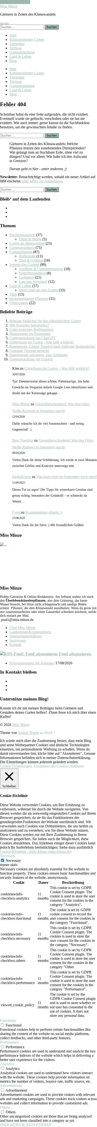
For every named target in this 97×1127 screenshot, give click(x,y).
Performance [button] (9, 1042)
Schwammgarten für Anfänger (31, 663)
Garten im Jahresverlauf (27, 243)
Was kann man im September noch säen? (66, 477)
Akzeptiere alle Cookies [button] (51, 766)
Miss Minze (8, 6)
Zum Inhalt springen (15, 2)
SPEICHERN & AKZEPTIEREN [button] (26, 1125)
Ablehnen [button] (76, 766)
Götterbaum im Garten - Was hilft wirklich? (41, 342)
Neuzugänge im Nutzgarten (29, 334)
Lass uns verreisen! (33, 282)
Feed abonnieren (75, 653)
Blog (13, 61)
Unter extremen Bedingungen (31, 329)
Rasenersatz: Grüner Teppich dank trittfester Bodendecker (52, 346)
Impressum (17, 640)
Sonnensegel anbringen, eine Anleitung (38, 355)
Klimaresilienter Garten (26, 40)
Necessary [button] (7, 856)
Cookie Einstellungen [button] (16, 766)
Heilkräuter (27, 256)
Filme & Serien (30, 239)
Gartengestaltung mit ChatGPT (32, 338)
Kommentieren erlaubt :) (43, 512)
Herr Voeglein (22, 440)
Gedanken (26, 277)
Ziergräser (16, 44)
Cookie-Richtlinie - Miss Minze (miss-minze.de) (35, 852)
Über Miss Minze (22, 628)
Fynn (16, 512)
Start (12, 35)
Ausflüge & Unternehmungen (41, 269)
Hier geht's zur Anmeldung (42, 181)
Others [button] (5, 1107)
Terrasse (15, 48)
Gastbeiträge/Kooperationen (30, 632)
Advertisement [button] (11, 1086)
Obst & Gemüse (31, 260)
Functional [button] (8, 1020)
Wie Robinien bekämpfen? (29, 325)
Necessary (13, 861)
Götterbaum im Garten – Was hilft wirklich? (56, 368)
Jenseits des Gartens (24, 265)
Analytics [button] (7, 1064)
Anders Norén (28, 733)
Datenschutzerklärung (25, 636)
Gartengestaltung (22, 52)
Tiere (13, 294)
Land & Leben (20, 56)
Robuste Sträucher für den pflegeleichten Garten (45, 321)
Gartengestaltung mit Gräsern (31, 359)
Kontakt (15, 645)
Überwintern (18, 303)
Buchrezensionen (22, 235)
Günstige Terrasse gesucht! (29, 351)
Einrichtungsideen (32, 273)
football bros (21, 477)
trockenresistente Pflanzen (28, 299)
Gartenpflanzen (20, 252)
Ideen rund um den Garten (38, 290)
